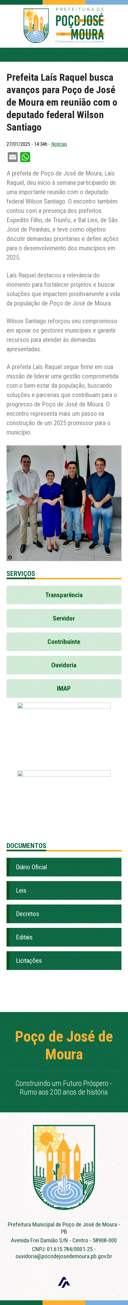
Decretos (27, 914)
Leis (21, 890)
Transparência (64, 595)
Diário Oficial (31, 867)
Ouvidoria (63, 665)
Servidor (64, 618)
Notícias (59, 144)
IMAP (64, 688)
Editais (24, 937)
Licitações (29, 960)
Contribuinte (64, 641)
